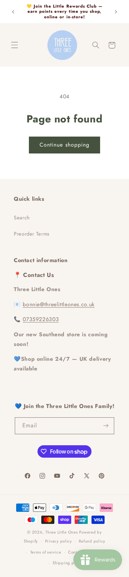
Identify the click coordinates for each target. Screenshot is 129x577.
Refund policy (92, 541)
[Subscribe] (106, 425)
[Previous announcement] (13, 11)
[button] (14, 45)
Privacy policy (58, 541)
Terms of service (45, 552)
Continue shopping (64, 145)
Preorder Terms (32, 234)
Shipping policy (68, 563)
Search (22, 217)
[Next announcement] (115, 11)
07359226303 (41, 319)
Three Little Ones (61, 532)
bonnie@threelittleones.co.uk (59, 304)
